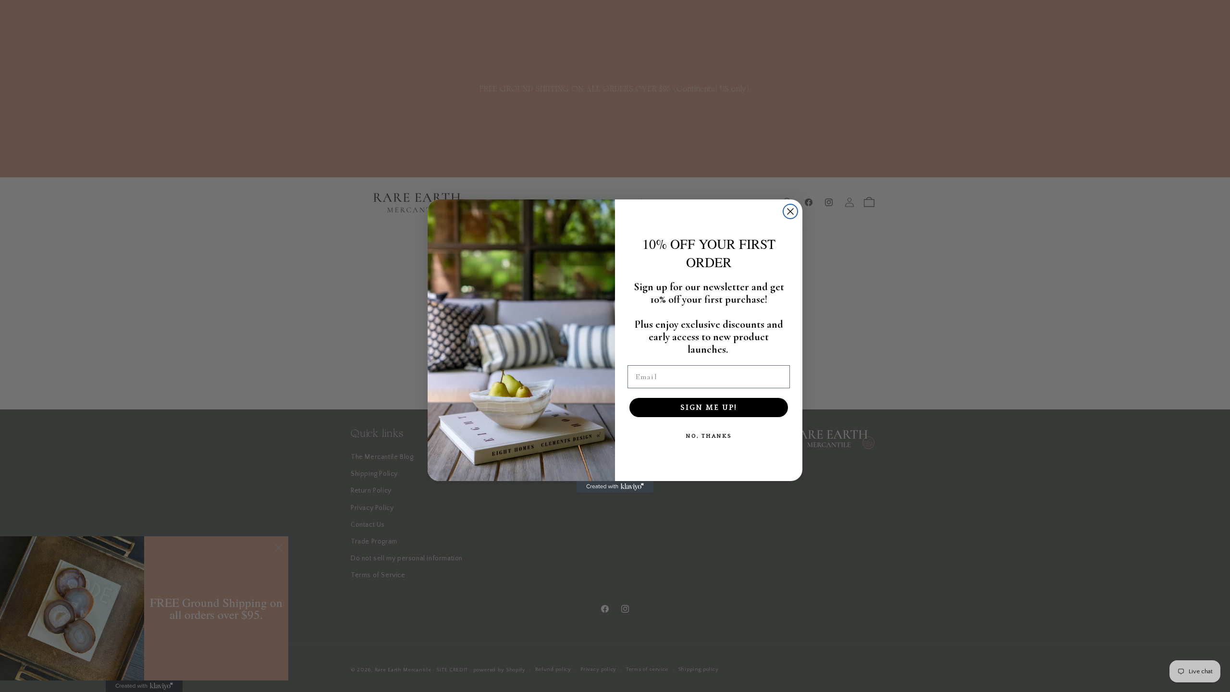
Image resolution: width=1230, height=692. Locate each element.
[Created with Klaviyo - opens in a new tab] (615, 487)
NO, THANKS (709, 436)
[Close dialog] (790, 211)
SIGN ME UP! (708, 407)
